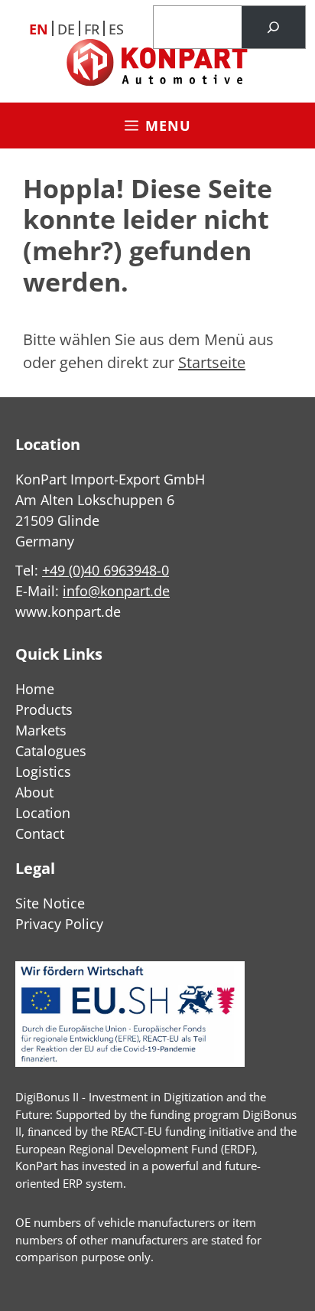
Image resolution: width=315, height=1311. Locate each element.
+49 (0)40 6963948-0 (105, 570)
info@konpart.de (116, 591)
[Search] (273, 27)
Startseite (211, 362)
